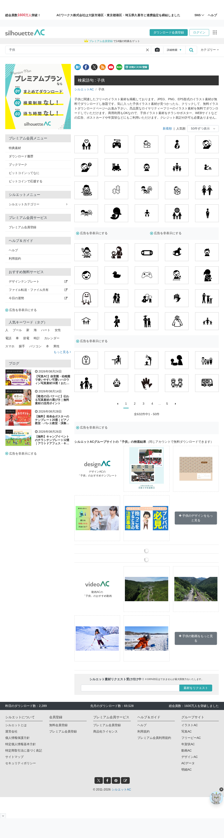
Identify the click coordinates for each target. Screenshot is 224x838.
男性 (56, 346)
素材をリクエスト (196, 688)
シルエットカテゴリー (24, 204)
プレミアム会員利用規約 (154, 738)
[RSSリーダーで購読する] (102, 67)
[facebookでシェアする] (86, 67)
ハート (45, 330)
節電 (26, 338)
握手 (22, 346)
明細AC (186, 769)
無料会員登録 (58, 725)
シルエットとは (16, 725)
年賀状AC (188, 744)
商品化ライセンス (105, 731)
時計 (37, 338)
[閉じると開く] (3, 815)
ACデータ (188, 763)
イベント (9, 431)
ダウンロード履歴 (21, 156)
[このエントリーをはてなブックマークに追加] (77, 67)
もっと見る (62, 352)
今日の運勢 (16, 298)
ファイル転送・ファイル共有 (29, 290)
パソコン (35, 346)
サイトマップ (14, 757)
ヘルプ (13, 250)
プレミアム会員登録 (22, 227)
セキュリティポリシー (20, 763)
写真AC (186, 731)
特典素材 (15, 148)
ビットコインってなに (24, 173)
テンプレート (10, 411)
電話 (8, 338)
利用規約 (15, 258)
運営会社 (11, 731)
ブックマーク (18, 164)
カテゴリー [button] (209, 49)
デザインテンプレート (24, 281)
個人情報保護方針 (17, 738)
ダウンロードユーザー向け (14, 371)
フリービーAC (191, 738)
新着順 (167, 128)
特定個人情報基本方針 (20, 744)
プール (17, 330)
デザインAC (189, 757)
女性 (58, 330)
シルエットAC (84, 89)
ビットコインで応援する (25, 181)
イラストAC (189, 725)
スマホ (9, 346)
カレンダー (52, 338)
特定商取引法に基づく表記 (23, 750)
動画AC (186, 750)
